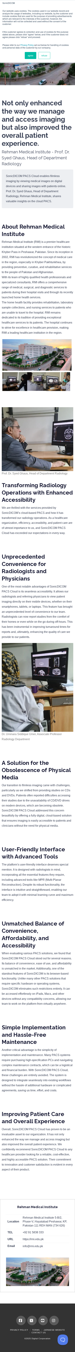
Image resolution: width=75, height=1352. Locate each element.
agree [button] (30, 55)
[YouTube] (43, 1320)
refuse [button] (44, 55)
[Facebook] (21, 1320)
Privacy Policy (27, 44)
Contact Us (39, 1333)
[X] (32, 1320)
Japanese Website (54, 1330)
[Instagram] (54, 1320)
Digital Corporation (41, 1338)
